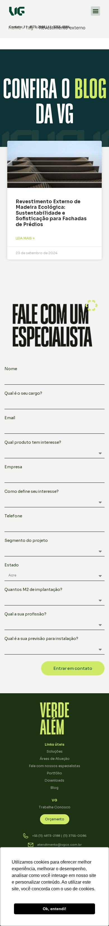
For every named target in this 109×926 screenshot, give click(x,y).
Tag (29, 27)
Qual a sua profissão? (25, 614)
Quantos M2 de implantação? (33, 590)
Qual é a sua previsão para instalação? (41, 639)
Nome (10, 369)
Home (14, 27)
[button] (95, 11)
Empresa (13, 467)
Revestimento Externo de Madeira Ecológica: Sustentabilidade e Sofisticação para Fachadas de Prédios (51, 213)
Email (9, 418)
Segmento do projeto (26, 541)
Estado (11, 565)
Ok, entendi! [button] (54, 908)
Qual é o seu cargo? (23, 393)
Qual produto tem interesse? (32, 442)
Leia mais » (25, 238)
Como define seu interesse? (31, 491)
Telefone (13, 516)
